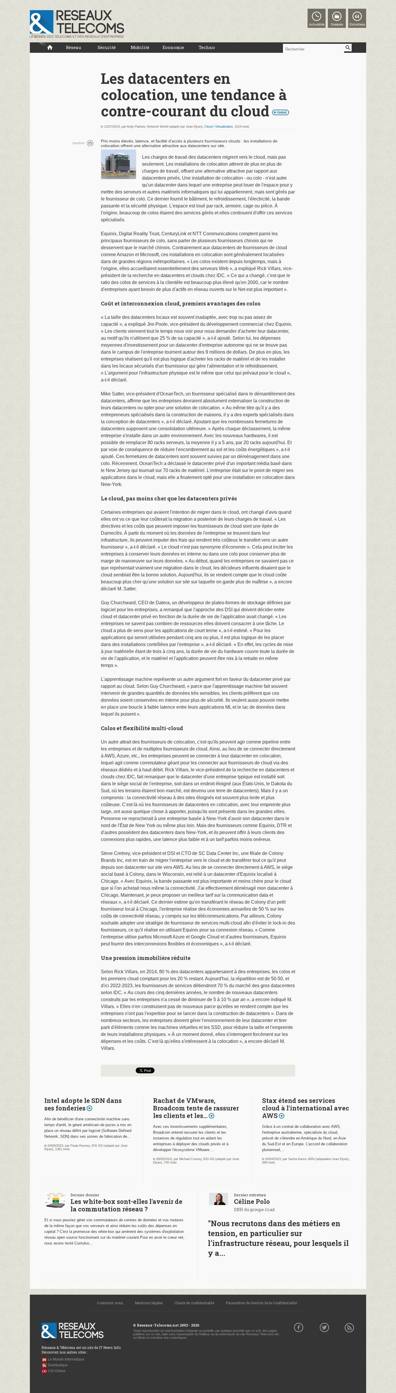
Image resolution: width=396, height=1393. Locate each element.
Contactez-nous (110, 1302)
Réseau (73, 47)
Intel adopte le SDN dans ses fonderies (83, 1104)
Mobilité (140, 47)
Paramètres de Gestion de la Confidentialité (261, 1302)
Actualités (316, 24)
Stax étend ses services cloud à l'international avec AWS (305, 1108)
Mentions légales (149, 1302)
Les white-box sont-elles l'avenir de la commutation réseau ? (126, 1205)
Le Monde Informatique (66, 1359)
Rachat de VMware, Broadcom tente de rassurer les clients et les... (196, 1108)
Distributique (58, 1365)
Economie (173, 47)
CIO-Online (57, 1371)
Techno (207, 47)
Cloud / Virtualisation (218, 126)
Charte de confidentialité (194, 1302)
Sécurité (107, 47)
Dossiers (337, 24)
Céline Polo (252, 1201)
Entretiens (357, 24)
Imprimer (78, 143)
